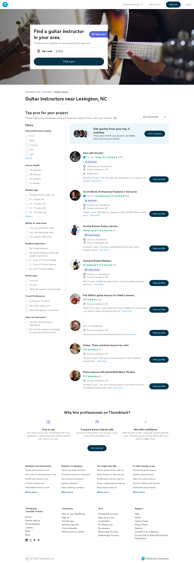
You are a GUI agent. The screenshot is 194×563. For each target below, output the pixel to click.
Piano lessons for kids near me (110, 474)
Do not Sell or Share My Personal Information (151, 537)
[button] (88, 157)
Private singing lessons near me (111, 483)
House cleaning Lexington (72, 487)
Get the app (68, 521)
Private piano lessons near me (110, 479)
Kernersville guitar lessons (144, 487)
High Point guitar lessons (144, 479)
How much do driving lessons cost (40, 474)
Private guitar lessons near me (110, 470)
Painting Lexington (69, 483)
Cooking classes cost (34, 483)
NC (39, 92)
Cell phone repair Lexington (73, 470)
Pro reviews (104, 528)
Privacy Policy (141, 524)
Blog (27, 535)
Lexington (47, 92)
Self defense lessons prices (37, 487)
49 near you (98, 34)
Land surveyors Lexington (72, 479)
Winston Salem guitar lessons (146, 483)
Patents (138, 528)
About (28, 517)
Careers (29, 527)
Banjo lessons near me (107, 487)
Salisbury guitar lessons (143, 474)
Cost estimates (69, 528)
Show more (31, 492)
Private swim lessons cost (36, 479)
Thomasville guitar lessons (144, 470)
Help (137, 514)
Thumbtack (30, 92)
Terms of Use (141, 521)
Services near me (70, 524)
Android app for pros (108, 535)
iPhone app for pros (108, 531)
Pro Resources (105, 524)
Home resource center (73, 531)
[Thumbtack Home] (5, 4)
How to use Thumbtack (73, 514)
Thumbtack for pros (108, 514)
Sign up (65, 517)
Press (28, 531)
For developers (32, 524)
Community (104, 521)
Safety (138, 517)
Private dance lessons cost (37, 470)
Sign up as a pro (106, 517)
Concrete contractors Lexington (75, 474)
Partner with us (32, 520)
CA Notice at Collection (147, 531)
